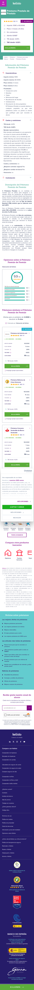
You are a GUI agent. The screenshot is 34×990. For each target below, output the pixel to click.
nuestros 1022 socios (17, 480)
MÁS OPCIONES (22, 501)
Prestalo (12, 59)
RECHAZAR (17, 517)
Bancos (6, 59)
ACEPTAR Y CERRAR (17, 507)
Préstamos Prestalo (21, 59)
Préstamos (12, 57)
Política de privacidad (26, 724)
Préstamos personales (22, 57)
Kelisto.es (4, 568)
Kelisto (6, 57)
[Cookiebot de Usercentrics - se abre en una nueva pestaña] (24, 471)
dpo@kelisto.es (14, 723)
